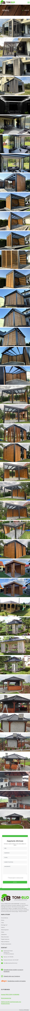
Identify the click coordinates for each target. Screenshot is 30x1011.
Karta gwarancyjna (6, 998)
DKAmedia (26, 1010)
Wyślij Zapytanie (5, 929)
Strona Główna (4, 917)
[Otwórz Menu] (28, 2)
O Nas (2, 922)
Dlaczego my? (4, 925)
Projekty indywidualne (6, 944)
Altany (2, 932)
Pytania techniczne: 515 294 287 (11, 960)
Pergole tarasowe (5, 939)
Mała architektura (5, 941)
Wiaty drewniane (5, 937)
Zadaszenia (3, 934)
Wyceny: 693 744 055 (8, 956)
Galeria (2, 927)
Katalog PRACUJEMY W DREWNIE (10, 994)
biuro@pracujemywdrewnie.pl (10, 963)
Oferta (2, 920)
